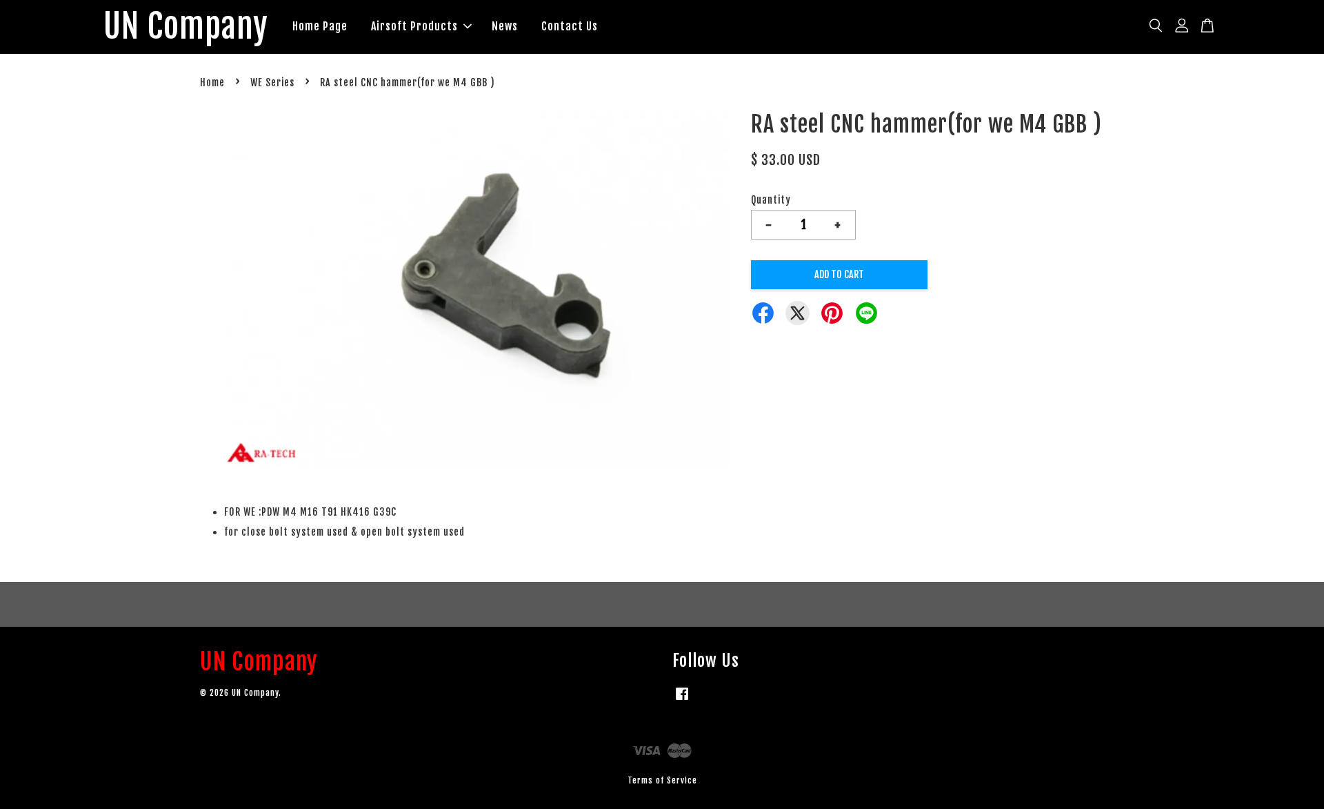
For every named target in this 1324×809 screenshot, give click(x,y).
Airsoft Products (414, 26)
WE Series (272, 82)
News (505, 26)
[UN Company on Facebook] (682, 700)
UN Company (185, 27)
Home (212, 82)
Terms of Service (662, 780)
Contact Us (569, 26)
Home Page (320, 26)
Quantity (771, 200)
